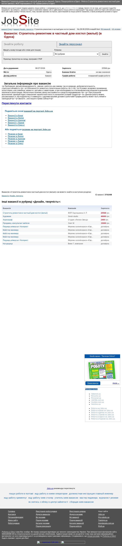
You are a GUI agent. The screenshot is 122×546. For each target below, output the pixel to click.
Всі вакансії (74, 517)
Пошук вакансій (76, 520)
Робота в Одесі (8, 532)
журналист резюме (108, 497)
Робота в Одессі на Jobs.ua (102, 417)
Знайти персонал (70, 44)
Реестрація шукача (77, 511)
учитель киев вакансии (66, 497)
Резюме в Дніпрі (16, 136)
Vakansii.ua (96, 394)
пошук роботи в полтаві (21, 493)
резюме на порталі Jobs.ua (36, 129)
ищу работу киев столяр (40, 497)
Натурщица (8, 244)
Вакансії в (5, 196)
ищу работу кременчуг (15, 497)
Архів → (116, 383)
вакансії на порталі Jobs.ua (38, 111)
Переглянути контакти (16, 103)
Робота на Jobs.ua (99, 408)
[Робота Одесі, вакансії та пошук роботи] (20, 21)
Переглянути (92, 383)
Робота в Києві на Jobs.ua (102, 410)
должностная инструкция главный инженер (91, 493)
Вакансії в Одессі (16, 125)
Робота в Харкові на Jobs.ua (103, 419)
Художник (7, 216)
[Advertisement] (57, 170)
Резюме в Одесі (15, 143)
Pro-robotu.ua (103, 517)
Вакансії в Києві (15, 115)
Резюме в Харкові (16, 138)
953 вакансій (105, 29)
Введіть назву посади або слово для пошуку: (22, 50)
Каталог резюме (43, 523)
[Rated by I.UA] (73, 543)
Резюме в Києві (15, 134)
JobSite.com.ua (97, 400)
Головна (11, 511)
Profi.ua (101, 526)
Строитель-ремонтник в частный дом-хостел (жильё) (25, 213)
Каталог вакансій (76, 523)
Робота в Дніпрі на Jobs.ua (102, 413)
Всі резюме (40, 517)
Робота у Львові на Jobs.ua (102, 415)
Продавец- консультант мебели (16, 223)
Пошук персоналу (43, 526)
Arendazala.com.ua (106, 523)
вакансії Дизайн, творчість (23, 29)
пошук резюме (93, 536)
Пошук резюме (42, 520)
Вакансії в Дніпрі (16, 118)
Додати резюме (76, 514)
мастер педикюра (88, 497)
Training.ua (102, 520)
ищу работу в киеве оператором (51, 493)
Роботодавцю (13, 523)
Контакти (12, 514)
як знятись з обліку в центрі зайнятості (48, 502)
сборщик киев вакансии (81, 502)
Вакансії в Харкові (16, 120)
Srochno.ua (96, 404)
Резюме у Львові (16, 141)
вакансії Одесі (6, 29)
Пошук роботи (75, 526)
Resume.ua (96, 396)
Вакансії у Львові (16, 122)
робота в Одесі (70, 8)
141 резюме (116, 29)
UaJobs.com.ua (97, 402)
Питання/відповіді (15, 517)
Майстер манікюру (10, 230)
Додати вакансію (43, 514)
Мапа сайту (13, 520)
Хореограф (7, 220)
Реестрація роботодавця (46, 511)
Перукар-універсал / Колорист (15, 227)
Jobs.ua (50, 488)
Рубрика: (58, 50)
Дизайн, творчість (16, 196)
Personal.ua (96, 398)
